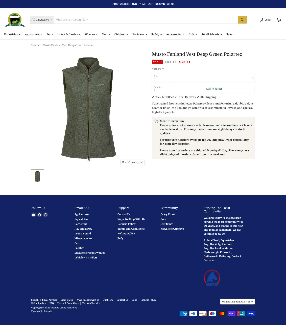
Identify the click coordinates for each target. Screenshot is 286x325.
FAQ (120, 238)
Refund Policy (126, 233)
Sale (229, 34)
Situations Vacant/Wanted (89, 252)
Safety (155, 34)
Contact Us (124, 214)
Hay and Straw (83, 228)
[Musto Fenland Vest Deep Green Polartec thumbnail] (37, 176)
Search (35, 300)
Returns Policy (127, 224)
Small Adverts (210, 34)
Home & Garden (68, 34)
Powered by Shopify (41, 311)
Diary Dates (168, 214)
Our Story (167, 224)
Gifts (192, 34)
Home (35, 45)
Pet (49, 34)
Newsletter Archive (172, 228)
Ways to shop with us (87, 300)
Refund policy (38, 303)
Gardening (80, 224)
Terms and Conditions (131, 228)
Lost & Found (82, 233)
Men (105, 34)
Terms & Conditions (68, 303)
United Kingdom (236, 301)
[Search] (242, 20)
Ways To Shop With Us (131, 219)
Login (268, 19)
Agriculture (32, 34)
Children (120, 34)
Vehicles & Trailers (85, 257)
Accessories (174, 34)
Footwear (138, 34)
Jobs (164, 219)
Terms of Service (91, 303)
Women (90, 34)
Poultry (79, 248)
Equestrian (11, 34)
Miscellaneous (83, 238)
